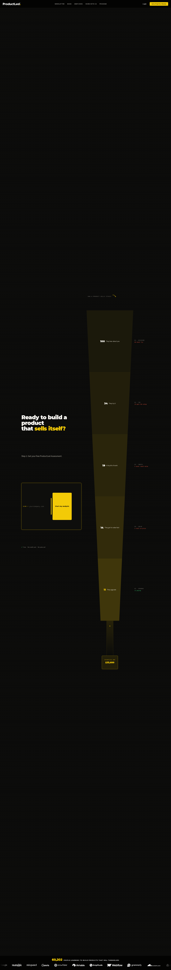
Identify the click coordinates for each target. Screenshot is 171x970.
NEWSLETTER (59, 4)
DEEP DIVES (78, 4)
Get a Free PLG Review (158, 4)
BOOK (69, 4)
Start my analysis (62, 506)
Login (145, 4)
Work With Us (91, 4)
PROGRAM (103, 4)
